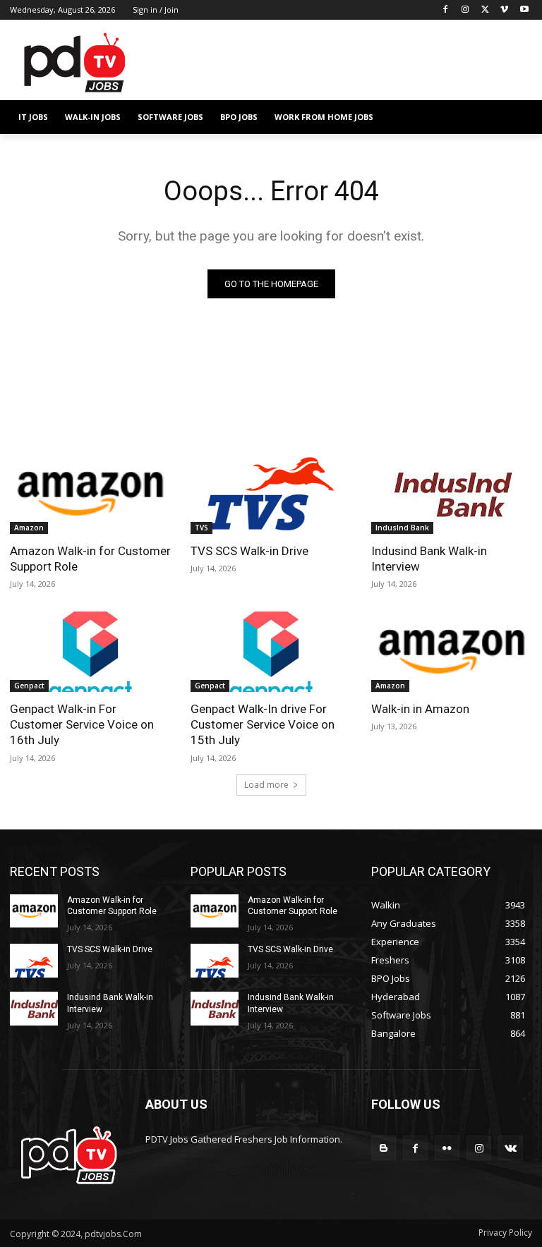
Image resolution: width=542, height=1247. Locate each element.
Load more (266, 785)
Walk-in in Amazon (420, 709)
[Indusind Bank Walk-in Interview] (451, 494)
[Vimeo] (504, 10)
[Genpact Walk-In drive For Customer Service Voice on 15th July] (271, 652)
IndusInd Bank (402, 528)
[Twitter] (485, 10)
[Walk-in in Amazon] (451, 652)
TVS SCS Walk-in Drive (249, 551)
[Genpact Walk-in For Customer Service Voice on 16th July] (90, 652)
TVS (201, 528)
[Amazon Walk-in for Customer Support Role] (90, 494)
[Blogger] (383, 1148)
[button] (515, 117)
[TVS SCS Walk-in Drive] (271, 494)
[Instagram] (465, 10)
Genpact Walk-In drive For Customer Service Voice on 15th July (263, 724)
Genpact (29, 686)
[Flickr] (447, 1148)
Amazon (29, 528)
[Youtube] (524, 10)
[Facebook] (446, 10)
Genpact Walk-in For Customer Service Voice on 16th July (82, 724)
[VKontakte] (510, 1148)
